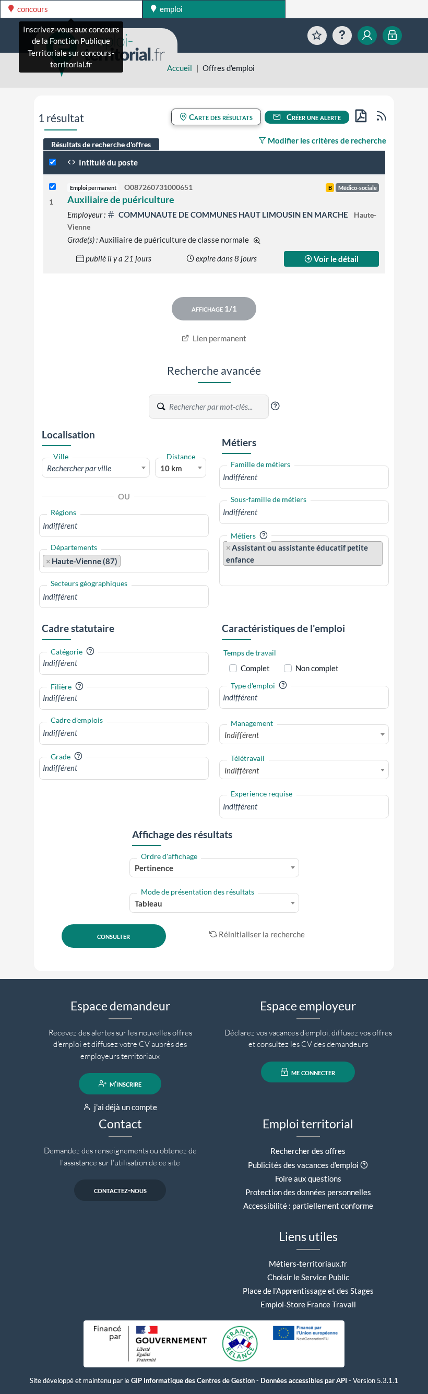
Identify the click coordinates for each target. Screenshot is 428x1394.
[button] (275, 406)
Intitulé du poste (107, 162)
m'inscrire (124, 1083)
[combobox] (95, 467)
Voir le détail (335, 259)
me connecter (312, 1072)
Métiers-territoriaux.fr (308, 1263)
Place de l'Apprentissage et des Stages (308, 1290)
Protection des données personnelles (308, 1192)
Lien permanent (218, 338)
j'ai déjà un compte (124, 1107)
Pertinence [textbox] (154, 868)
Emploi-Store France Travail (308, 1304)
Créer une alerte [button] (313, 117)
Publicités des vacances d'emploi (303, 1165)
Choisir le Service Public (308, 1277)
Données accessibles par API (303, 1381)
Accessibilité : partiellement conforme (308, 1205)
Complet (255, 668)
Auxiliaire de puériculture (120, 199)
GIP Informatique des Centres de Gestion (193, 1381)
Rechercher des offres (308, 1150)
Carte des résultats (220, 117)
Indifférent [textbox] (241, 735)
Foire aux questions (308, 1178)
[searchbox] (124, 526)
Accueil (179, 68)
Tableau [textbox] (148, 903)
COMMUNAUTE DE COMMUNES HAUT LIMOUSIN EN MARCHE (233, 214)
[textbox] (96, 468)
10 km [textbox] (171, 468)
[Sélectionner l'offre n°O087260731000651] (52, 187)
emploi (170, 9)
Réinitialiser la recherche (262, 934)
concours (32, 9)
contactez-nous (120, 1190)
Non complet (317, 668)
